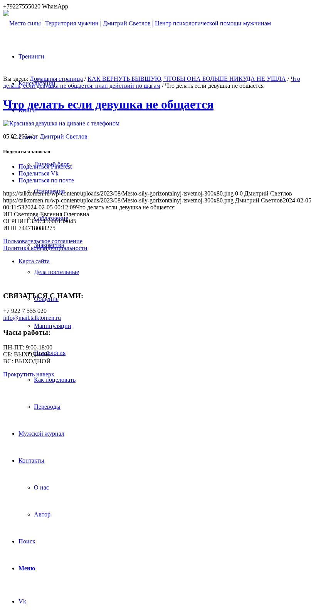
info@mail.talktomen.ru (32, 317)
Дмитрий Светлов (63, 136)
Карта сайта (34, 261)
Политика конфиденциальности (45, 248)
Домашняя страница (56, 78)
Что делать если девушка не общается (108, 104)
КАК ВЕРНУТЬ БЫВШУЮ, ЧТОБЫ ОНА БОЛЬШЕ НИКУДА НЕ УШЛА (186, 78)
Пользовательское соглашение (42, 241)
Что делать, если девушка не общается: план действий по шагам (151, 82)
